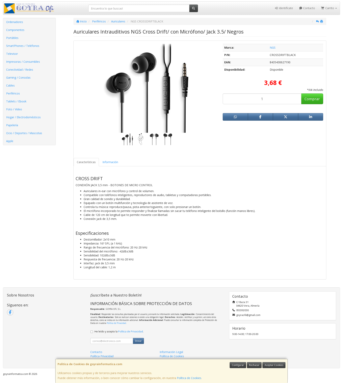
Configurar (238, 365)
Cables (10, 85)
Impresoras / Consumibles (23, 62)
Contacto (308, 8)
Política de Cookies (189, 378)
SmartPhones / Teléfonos (22, 46)
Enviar (138, 341)
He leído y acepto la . (119, 331)
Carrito (330, 8)
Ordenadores (14, 22)
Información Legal (171, 352)
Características (86, 162)
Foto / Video (14, 109)
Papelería (12, 125)
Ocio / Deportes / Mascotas (24, 133)
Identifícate (285, 8)
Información (110, 162)
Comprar (312, 98)
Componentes (15, 30)
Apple (9, 141)
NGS (273, 47)
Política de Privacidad (116, 323)
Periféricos (13, 93)
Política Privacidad (102, 356)
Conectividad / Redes (19, 69)
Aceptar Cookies (274, 365)
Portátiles (12, 38)
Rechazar (254, 365)
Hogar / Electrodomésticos (23, 117)
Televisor (12, 54)
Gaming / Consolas (18, 77)
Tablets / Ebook (16, 101)
